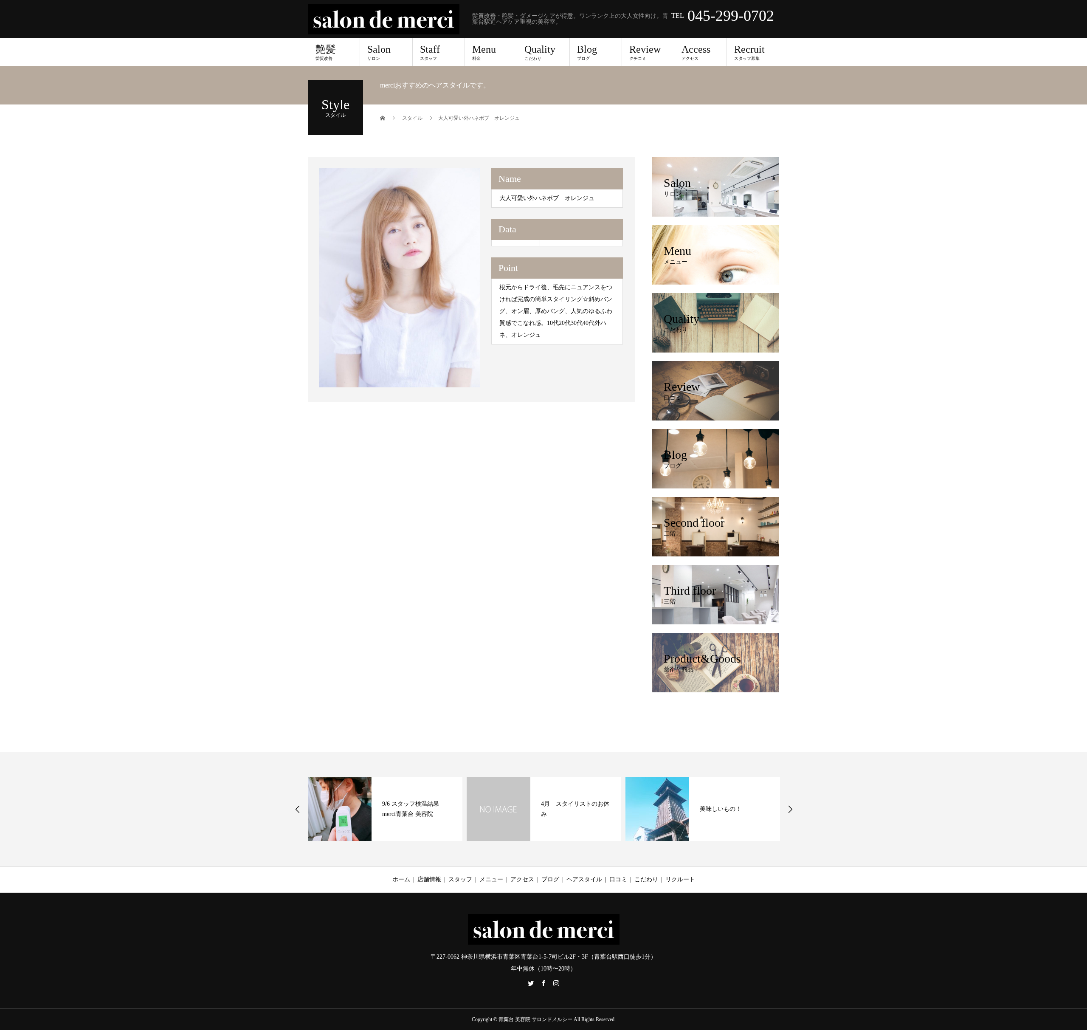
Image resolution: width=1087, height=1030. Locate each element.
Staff (430, 52)
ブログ (550, 879)
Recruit (749, 52)
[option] (400, 277)
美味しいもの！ (720, 809)
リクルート (680, 879)
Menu (484, 52)
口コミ (618, 879)
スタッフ (460, 879)
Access (695, 52)
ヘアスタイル (584, 879)
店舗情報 (429, 879)
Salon (379, 52)
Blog (587, 52)
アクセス (522, 879)
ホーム (401, 879)
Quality (539, 52)
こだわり (646, 879)
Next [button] (790, 809)
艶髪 (325, 52)
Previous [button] (297, 809)
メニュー (491, 879)
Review (645, 52)
